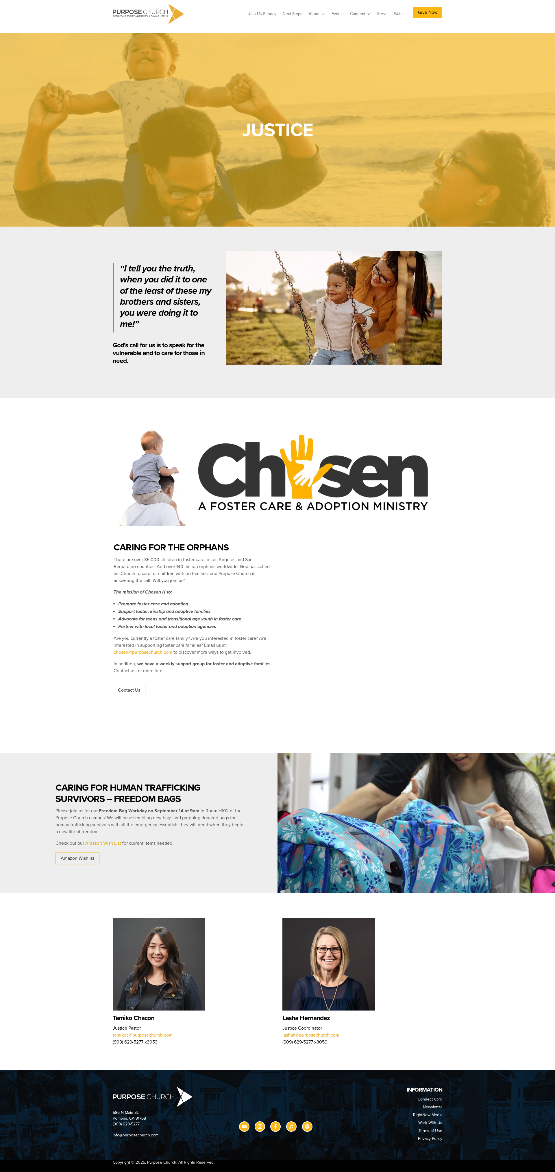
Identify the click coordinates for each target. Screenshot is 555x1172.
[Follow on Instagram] (260, 1126)
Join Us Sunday (262, 13)
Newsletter (432, 1107)
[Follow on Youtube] (244, 1126)
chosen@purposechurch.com (143, 652)
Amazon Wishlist (77, 858)
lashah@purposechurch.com (310, 1035)
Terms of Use (430, 1130)
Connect (357, 13)
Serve (382, 13)
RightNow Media (427, 1114)
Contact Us (129, 690)
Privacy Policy (430, 1138)
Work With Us (430, 1122)
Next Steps (292, 13)
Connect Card (430, 1099)
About (314, 13)
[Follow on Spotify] (307, 1126)
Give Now (428, 12)
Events (338, 13)
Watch (399, 13)
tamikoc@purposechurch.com (143, 1035)
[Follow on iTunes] (291, 1126)
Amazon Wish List (103, 843)
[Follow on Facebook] (275, 1126)
